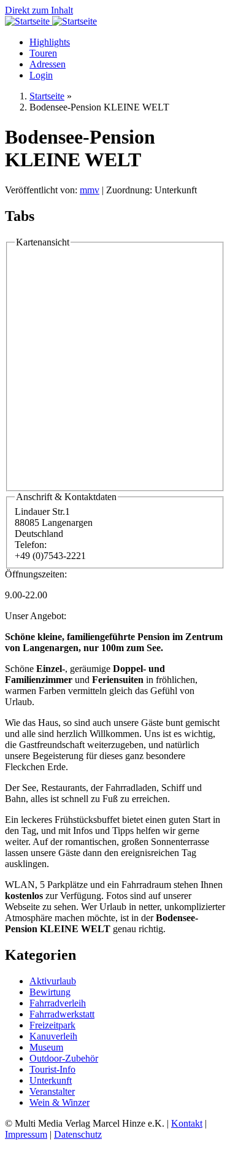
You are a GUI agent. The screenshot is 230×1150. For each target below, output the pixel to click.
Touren (43, 53)
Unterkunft (50, 1080)
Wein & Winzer (59, 1102)
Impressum (26, 1134)
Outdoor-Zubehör (63, 1058)
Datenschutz (78, 1134)
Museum (46, 1047)
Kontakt (186, 1123)
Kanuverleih (53, 1036)
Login (41, 75)
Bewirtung (50, 992)
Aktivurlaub (52, 981)
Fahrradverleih (57, 1003)
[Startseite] (28, 21)
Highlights (49, 42)
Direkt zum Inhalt (39, 10)
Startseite (46, 96)
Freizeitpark (52, 1025)
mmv (89, 190)
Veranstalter (52, 1091)
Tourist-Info (52, 1069)
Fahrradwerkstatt (61, 1014)
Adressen (47, 64)
